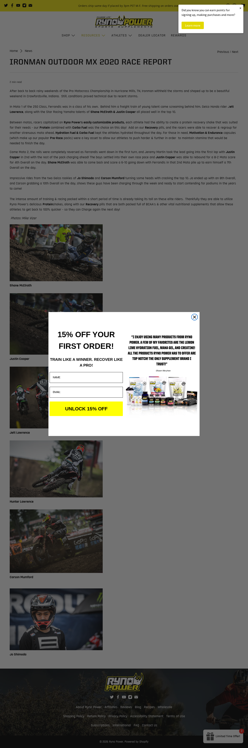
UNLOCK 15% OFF (86, 408)
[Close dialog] (194, 317)
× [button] (240, 8)
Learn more (192, 25)
